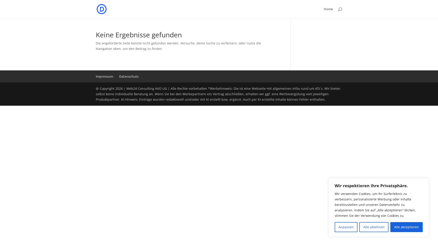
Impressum (104, 76)
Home (328, 9)
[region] (378, 207)
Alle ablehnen (374, 227)
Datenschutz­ (129, 76)
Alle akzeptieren (406, 227)
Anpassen (346, 227)
